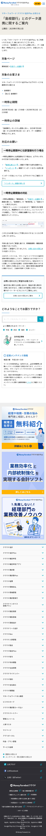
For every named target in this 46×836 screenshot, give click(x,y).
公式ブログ (11, 764)
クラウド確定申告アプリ (12, 564)
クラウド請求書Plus (10, 575)
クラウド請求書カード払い (13, 707)
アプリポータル (9, 736)
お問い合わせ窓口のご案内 (23, 295)
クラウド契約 (8, 679)
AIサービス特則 (23, 811)
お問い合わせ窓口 (34, 248)
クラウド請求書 (9, 570)
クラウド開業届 (9, 690)
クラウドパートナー (10, 713)
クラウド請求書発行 (10, 598)
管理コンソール (9, 719)
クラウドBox (8, 634)
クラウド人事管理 (9, 639)
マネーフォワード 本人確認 (13, 696)
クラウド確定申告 (9, 558)
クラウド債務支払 (9, 587)
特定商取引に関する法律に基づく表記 (23, 799)
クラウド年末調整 (9, 662)
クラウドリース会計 (10, 628)
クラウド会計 (8, 547)
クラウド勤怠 (8, 645)
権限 (22, 330)
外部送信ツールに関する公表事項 (21, 803)
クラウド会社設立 (9, 685)
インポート (10, 168)
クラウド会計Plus (9, 553)
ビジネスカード (9, 702)
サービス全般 (8, 747)
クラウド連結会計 (9, 622)
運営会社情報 (13, 791)
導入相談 (37, 3)
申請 (7, 330)
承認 (15, 330)
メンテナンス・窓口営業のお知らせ (18, 757)
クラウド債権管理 (9, 592)
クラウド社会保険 (9, 668)
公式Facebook (12, 771)
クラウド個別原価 (9, 617)
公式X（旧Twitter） (14, 777)
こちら (29, 382)
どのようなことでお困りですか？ (21, 309)
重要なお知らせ (11, 754)
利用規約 (34, 795)
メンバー (32, 330)
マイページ (7, 730)
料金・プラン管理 (9, 741)
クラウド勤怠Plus (9, 651)
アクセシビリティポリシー (35, 806)
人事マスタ (7, 724)
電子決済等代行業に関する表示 (12, 807)
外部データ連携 (16, 66)
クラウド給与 (8, 656)
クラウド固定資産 (9, 611)
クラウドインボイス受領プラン (10, 605)
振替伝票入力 (11, 165)
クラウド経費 (8, 581)
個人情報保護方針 (28, 791)
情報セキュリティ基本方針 (17, 795)
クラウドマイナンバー (11, 673)
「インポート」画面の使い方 (14, 183)
